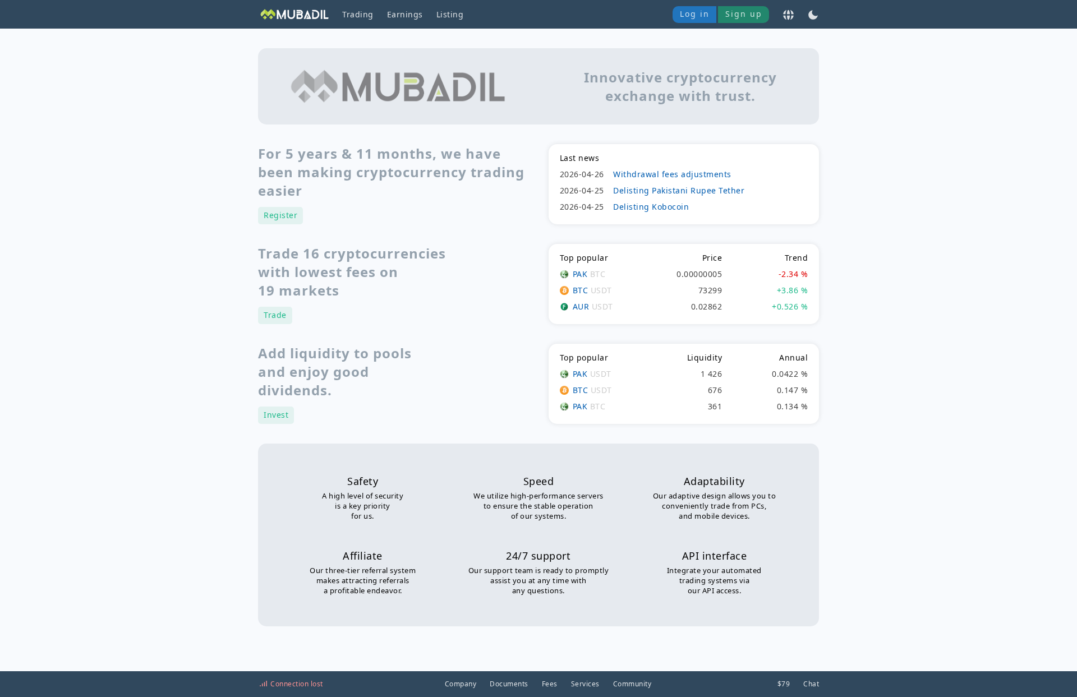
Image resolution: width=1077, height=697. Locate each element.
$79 (783, 684)
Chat (811, 684)
